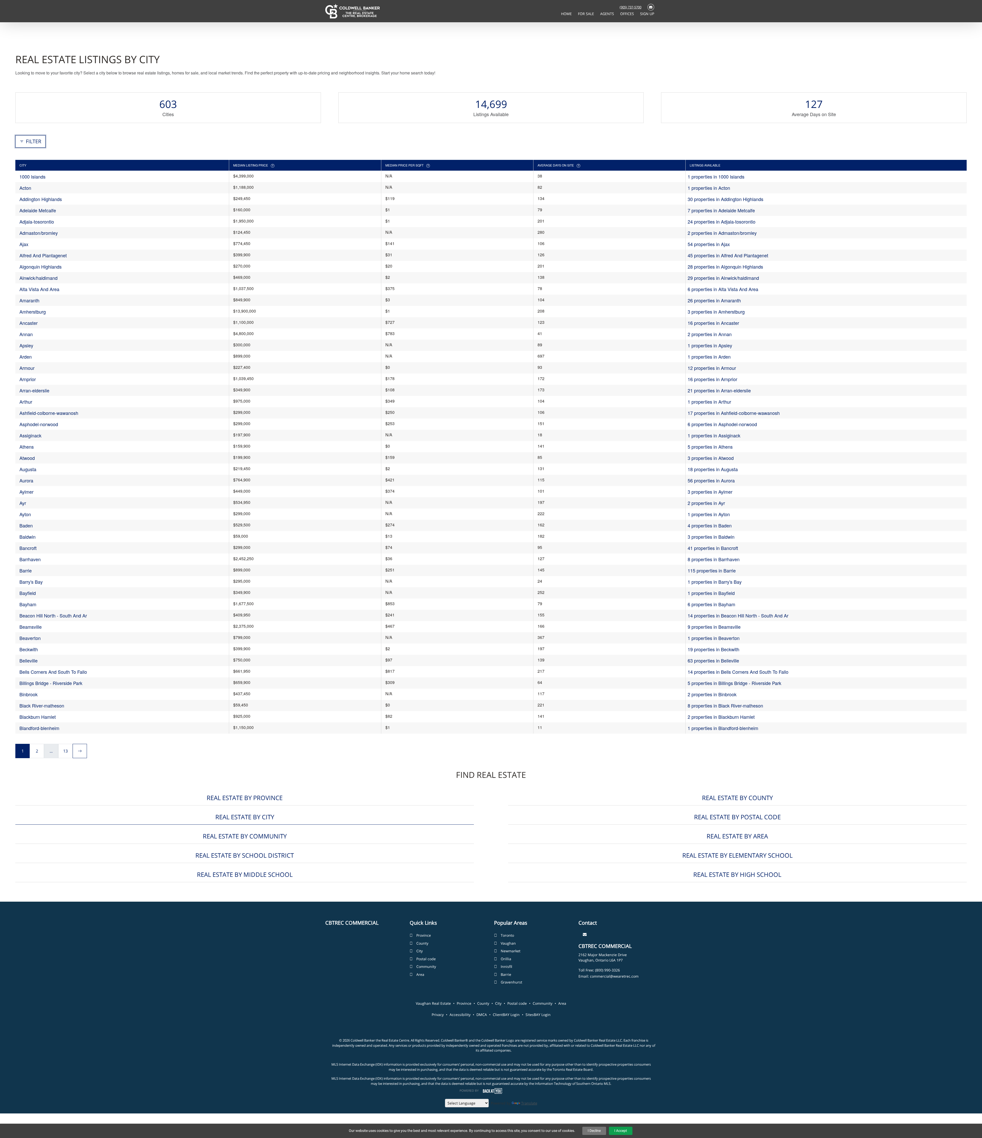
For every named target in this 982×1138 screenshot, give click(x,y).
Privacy (438, 1014)
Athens (26, 446)
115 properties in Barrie (712, 570)
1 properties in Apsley (710, 345)
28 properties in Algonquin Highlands (725, 266)
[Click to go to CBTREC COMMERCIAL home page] (352, 11)
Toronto (507, 935)
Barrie (25, 570)
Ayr (22, 503)
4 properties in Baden (710, 525)
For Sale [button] (586, 13)
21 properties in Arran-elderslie (719, 390)
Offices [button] (627, 13)
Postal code (426, 958)
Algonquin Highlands (40, 266)
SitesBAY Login (538, 1014)
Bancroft (28, 548)
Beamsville (30, 626)
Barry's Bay (31, 581)
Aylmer (26, 491)
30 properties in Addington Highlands (725, 199)
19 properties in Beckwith (713, 649)
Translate (529, 1103)
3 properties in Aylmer (710, 491)
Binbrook (28, 694)
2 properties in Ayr (706, 503)
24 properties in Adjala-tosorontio (721, 221)
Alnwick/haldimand (38, 277)
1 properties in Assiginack (714, 435)
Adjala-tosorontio (36, 221)
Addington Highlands (40, 199)
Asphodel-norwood (38, 424)
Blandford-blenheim (39, 728)
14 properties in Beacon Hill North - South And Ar (738, 615)
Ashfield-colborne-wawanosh (48, 413)
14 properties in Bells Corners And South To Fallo (738, 671)
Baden (26, 525)
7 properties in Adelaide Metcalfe (721, 210)
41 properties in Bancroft (713, 548)
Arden (25, 356)
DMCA (481, 1014)
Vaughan (508, 943)
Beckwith (28, 649)
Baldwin (27, 536)
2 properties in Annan (710, 334)
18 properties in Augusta (713, 469)
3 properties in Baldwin (711, 536)
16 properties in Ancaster (713, 322)
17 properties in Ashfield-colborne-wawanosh (734, 413)
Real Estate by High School (737, 874)
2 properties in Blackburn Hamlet (721, 716)
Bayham (27, 604)
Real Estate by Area (737, 836)
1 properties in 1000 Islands (716, 176)
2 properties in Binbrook (712, 694)
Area (420, 974)
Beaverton (30, 638)
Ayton (25, 514)
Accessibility (460, 1014)
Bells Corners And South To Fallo (53, 671)
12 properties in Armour (712, 367)
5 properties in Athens (710, 446)
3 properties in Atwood (711, 458)
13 (65, 751)
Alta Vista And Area (39, 289)
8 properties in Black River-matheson (725, 705)
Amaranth (29, 300)
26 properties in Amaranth (714, 300)
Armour (27, 367)
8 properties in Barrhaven (714, 559)
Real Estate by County (737, 797)
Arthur (25, 401)
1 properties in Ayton (709, 514)
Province (423, 935)
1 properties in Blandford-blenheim (723, 728)
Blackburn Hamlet (37, 716)
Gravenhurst (511, 982)
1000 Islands (32, 176)
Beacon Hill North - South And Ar (53, 615)
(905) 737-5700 (630, 7)
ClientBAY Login (506, 1014)
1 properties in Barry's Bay (715, 581)
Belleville (28, 660)
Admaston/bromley (38, 232)
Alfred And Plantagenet (43, 255)
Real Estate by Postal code (737, 817)
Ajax (23, 244)
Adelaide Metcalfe (37, 210)
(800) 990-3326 (607, 970)
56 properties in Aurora (711, 480)
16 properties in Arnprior (712, 379)
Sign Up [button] (647, 13)
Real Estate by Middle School (245, 874)
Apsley (26, 345)
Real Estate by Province (245, 797)
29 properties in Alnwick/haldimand (723, 277)
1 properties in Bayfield (711, 593)
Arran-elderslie (34, 390)
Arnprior (27, 379)
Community (426, 966)
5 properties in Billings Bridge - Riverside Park (734, 683)
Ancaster (28, 322)
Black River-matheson (41, 705)
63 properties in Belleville (713, 660)
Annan (26, 334)
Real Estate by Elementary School (737, 855)
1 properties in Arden (709, 356)
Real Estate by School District (244, 855)
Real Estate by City (244, 817)
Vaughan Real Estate (433, 1003)
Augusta (27, 469)
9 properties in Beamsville (714, 626)
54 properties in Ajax (709, 244)
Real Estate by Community (245, 836)
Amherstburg (32, 311)
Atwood (27, 458)
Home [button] (567, 13)
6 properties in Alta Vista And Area (723, 289)
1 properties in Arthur (709, 401)
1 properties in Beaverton (714, 638)
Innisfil (506, 966)
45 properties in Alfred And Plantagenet (728, 255)
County (422, 943)
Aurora (26, 480)
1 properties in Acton (709, 187)
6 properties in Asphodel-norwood (722, 424)
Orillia (506, 958)
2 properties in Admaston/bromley (722, 232)
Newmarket (510, 950)
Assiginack (30, 435)
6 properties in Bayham (711, 604)
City (419, 950)
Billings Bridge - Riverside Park (50, 683)
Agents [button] (607, 13)
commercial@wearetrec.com (614, 976)
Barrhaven (30, 559)
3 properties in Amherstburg (716, 311)
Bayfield (27, 593)
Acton (25, 187)
